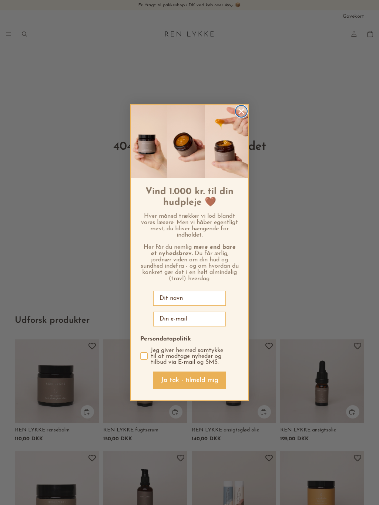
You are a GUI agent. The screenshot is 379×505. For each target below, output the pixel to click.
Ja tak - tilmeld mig (189, 380)
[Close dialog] (241, 111)
